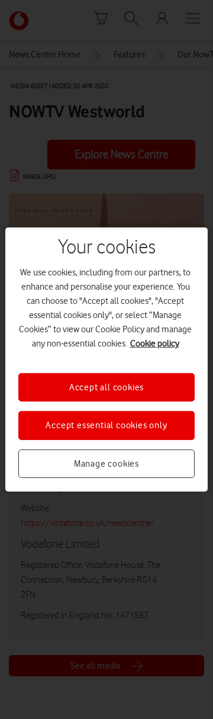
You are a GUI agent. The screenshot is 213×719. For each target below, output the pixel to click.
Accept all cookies (106, 387)
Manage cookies (106, 463)
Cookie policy (154, 343)
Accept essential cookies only (106, 425)
